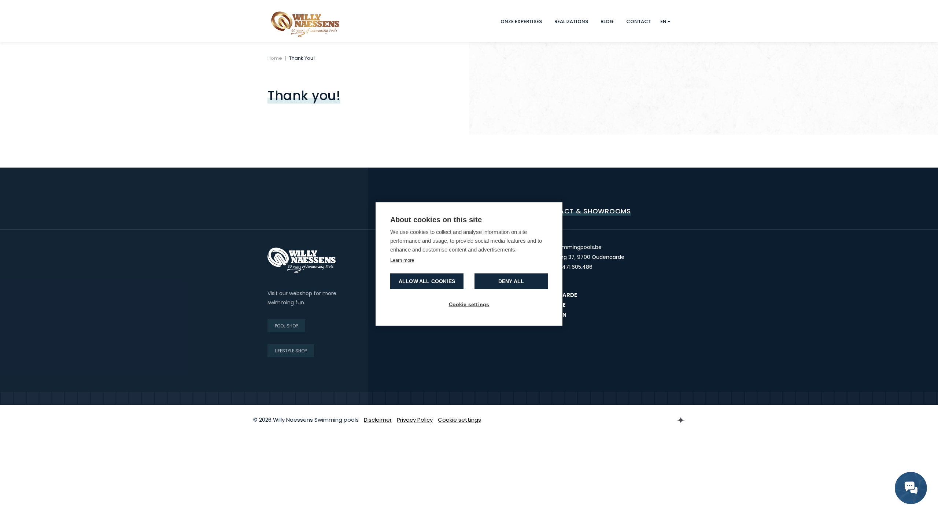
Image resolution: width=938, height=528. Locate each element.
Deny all (511, 281)
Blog (607, 21)
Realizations (571, 21)
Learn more (402, 260)
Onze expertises (521, 21)
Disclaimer (378, 419)
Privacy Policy (415, 419)
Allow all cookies (427, 281)
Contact (638, 21)
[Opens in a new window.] (667, 420)
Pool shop (286, 326)
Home (274, 58)
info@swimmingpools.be (570, 247)
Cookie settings (459, 419)
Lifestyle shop (291, 351)
